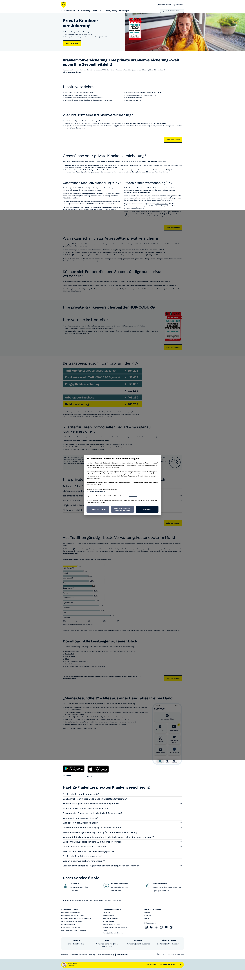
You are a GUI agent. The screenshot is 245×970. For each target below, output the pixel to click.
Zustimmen (147, 509)
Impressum (133, 496)
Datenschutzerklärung (97, 491)
